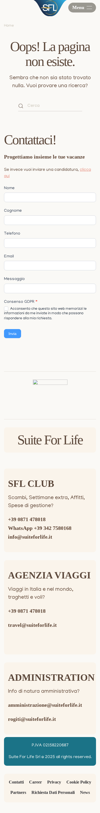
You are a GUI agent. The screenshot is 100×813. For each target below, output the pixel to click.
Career (35, 782)
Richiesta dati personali (53, 792)
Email (9, 256)
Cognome (13, 211)
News (85, 792)
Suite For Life (50, 439)
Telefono (12, 234)
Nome (9, 188)
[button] (82, 7)
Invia (13, 333)
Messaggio (14, 279)
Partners (18, 792)
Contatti (16, 782)
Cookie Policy (78, 782)
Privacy (54, 782)
